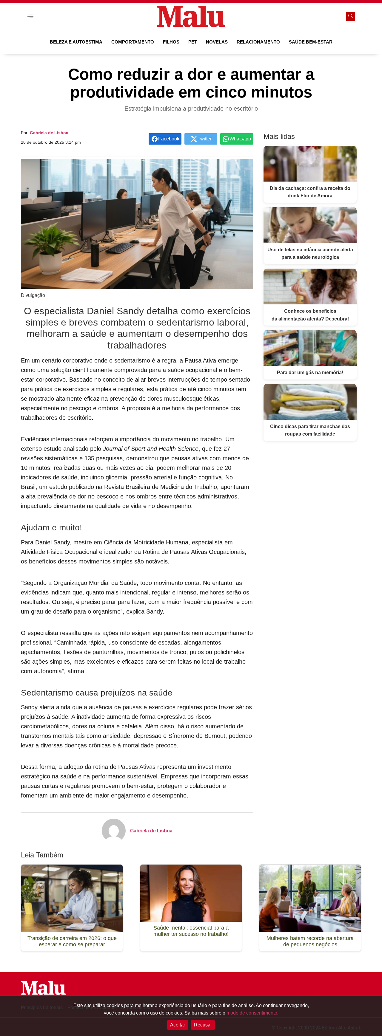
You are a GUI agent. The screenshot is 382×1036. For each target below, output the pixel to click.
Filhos (171, 41)
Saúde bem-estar (310, 41)
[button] (30, 16)
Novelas (217, 41)
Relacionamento (258, 41)
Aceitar (177, 1024)
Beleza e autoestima (76, 41)
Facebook (168, 138)
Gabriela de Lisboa (49, 132)
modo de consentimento (252, 1012)
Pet (192, 41)
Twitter (205, 138)
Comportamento (132, 41)
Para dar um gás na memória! (310, 372)
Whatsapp (240, 138)
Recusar (203, 1024)
